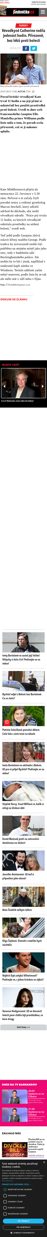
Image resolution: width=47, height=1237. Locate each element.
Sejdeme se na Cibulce (36, 1094)
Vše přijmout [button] (24, 1221)
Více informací (7, 1181)
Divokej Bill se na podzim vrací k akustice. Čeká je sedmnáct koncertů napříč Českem (36, 1145)
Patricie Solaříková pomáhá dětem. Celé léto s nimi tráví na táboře (21, 732)
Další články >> (23, 1027)
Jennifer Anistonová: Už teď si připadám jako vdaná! (18, 876)
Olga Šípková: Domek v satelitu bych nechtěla (22, 943)
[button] (23, 1184)
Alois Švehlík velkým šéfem (17, 910)
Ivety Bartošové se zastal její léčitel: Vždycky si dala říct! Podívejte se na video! (21, 659)
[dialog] (23, 1198)
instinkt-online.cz (36, 1156)
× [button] (44, 1162)
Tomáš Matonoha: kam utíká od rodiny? (17, 401)
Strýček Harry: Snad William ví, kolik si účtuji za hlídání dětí (23, 806)
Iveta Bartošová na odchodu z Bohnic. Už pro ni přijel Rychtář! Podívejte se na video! (23, 769)
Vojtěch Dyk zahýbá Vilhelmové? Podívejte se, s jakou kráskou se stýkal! (23, 977)
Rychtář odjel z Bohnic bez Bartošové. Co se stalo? (22, 696)
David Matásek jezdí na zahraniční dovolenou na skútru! (20, 841)
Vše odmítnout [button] (23, 1227)
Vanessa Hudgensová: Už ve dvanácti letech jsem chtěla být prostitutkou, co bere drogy (22, 1015)
